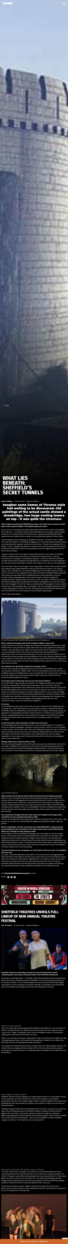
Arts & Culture (6, 501)
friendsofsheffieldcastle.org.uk (17, 873)
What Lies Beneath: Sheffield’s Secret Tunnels (23, 485)
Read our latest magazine (34, 1241)
